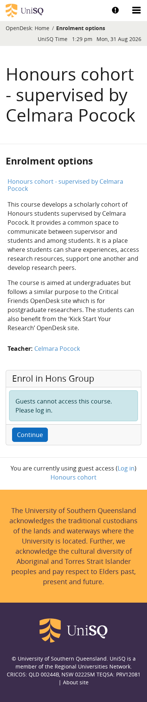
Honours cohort (73, 477)
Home (42, 28)
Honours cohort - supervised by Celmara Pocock (65, 185)
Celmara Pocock (57, 348)
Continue (30, 435)
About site (76, 682)
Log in (126, 468)
